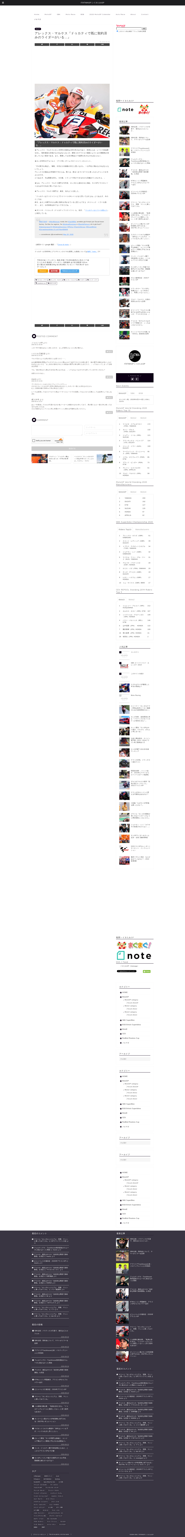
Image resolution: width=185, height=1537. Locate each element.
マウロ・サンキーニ (38, 1521)
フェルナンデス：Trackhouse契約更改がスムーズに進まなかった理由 (51, 1361)
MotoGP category (131, 1000)
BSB (82, 14)
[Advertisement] (72, 66)
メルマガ (37, 19)
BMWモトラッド (48, 1476)
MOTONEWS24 (47, 1479)
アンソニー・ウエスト (53, 1490)
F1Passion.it (37, 1479)
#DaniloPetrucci (84, 224)
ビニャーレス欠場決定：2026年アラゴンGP (50, 1261)
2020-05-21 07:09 (36, 355)
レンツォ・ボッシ (51, 1524)
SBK (58, 14)
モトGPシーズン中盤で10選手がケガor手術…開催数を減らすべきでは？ (51, 1459)
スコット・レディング (39, 1507)
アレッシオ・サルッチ (39, 1490)
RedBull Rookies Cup (130, 1038)
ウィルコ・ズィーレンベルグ (41, 1496)
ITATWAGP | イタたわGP (92, 3)
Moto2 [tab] (133, 418)
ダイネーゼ (45, 1510)
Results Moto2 (132, 1009)
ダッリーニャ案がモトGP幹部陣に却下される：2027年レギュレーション (50, 1420)
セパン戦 (50, 1507)
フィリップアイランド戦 (40, 1516)
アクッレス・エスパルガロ (40, 1484)
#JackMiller (72, 221)
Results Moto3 (132, 1015)
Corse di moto (63, 244)
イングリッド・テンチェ (56, 1493)
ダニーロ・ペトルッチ (70, 279)
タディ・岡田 (59, 1507)
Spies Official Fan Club (49, 1482)
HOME (125, 992)
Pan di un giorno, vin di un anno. (59, 1534)
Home (36, 14)
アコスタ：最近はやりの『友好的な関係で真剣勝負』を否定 (51, 1371)
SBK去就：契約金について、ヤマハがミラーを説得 (51, 1342)
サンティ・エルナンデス (40, 1504)
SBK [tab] (133, 393)
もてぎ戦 (61, 1482)
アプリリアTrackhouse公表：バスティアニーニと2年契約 (51, 1352)
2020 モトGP (52, 283)
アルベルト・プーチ (42, 279)
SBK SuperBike (128, 1020)
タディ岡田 (36, 1510)
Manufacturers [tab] (142, 529)
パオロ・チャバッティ (39, 1513)
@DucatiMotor (91, 227)
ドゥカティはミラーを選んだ (96, 210)
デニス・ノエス (55, 1510)
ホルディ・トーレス (38, 1518)
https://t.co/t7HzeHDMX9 (58, 229)
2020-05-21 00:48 (36, 344)
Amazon (43, 271)
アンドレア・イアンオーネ (40, 1493)
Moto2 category (131, 1006)
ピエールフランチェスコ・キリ (55, 1513)
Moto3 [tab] (143, 418)
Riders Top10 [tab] (125, 529)
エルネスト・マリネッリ (57, 1496)
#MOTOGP (43, 221)
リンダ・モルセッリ (38, 1524)
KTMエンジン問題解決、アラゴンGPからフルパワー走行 (51, 1381)
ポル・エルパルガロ (52, 1518)
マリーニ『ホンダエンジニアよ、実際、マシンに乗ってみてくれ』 (51, 1398)
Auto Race (120, 14)
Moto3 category (131, 1012)
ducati (57, 1476)
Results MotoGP (132, 1003)
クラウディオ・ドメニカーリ (41, 1501)
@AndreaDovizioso (60, 227)
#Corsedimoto (44, 229)
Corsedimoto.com (41, 283)
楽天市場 (54, 271)
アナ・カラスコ (54, 1484)
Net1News (57, 1479)
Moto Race (70, 14)
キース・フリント (50, 1498)
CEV (124, 1034)
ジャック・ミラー (93, 279)
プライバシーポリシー (39, 1534)
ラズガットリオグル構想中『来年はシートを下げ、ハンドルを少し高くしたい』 (51, 1430)
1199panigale (37, 1476)
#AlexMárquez (54, 221)
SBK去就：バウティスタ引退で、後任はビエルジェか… (51, 1332)
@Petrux (70, 227)
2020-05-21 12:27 (36, 401)
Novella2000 (37, 1482)
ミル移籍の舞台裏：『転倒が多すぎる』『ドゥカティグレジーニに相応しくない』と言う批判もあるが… (51, 1409)
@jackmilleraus (79, 227)
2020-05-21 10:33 (36, 381)
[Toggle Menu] (3, 2)
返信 (110, 351)
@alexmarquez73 (45, 227)
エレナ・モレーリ (38, 1498)
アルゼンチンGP (38, 1487)
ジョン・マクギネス (54, 1504)
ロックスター (62, 1524)
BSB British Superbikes (131, 1025)
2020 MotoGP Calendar (100, 14)
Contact (144, 14)
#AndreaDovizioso (69, 224)
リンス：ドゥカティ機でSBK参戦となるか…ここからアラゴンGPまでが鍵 (51, 1449)
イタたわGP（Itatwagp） (129, 966)
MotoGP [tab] (122, 393)
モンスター (63, 1521)
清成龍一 (36, 1527)
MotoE (124, 1029)
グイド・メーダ (55, 1501)
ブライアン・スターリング (55, 1516)
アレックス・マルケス (55, 279)
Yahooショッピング (69, 271)
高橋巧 (43, 1527)
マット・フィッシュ (52, 1521)
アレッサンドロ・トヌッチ (52, 1487)
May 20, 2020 (68, 234)
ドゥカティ (82, 279)
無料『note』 (92, 251)
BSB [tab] (141, 393)
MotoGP (48, 14)
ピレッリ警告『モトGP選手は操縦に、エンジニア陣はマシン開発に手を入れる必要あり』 (50, 1439)
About (133, 14)
